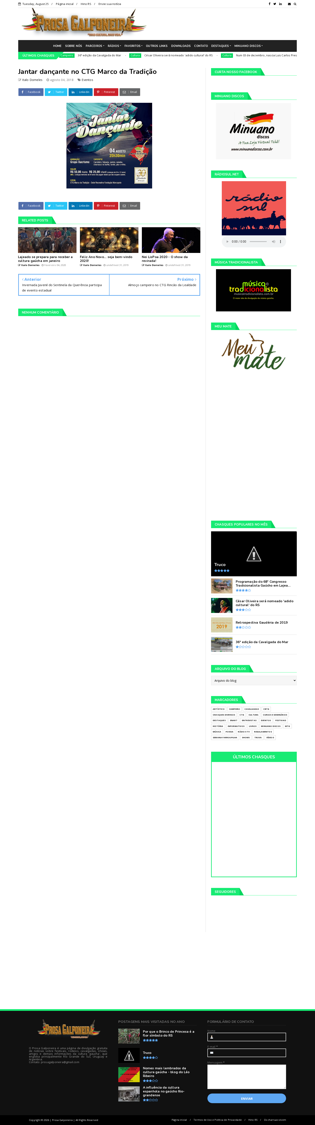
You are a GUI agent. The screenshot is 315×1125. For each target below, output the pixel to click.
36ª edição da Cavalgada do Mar (74, 55)
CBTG (266, 709)
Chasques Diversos (224, 714)
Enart (233, 720)
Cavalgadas (251, 709)
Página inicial (65, 4)
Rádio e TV (244, 731)
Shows (246, 737)
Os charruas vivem (275, 1120)
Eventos (87, 80)
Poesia (229, 731)
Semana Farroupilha (225, 737)
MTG (287, 726)
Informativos (236, 726)
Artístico (219, 709)
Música (217, 731)
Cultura (110, 55)
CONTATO (201, 46)
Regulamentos (263, 731)
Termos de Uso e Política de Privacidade (218, 1120)
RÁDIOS (113, 46)
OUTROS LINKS (157, 46)
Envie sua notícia (110, 4)
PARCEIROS (94, 46)
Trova (258, 737)
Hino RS (86, 4)
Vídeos (270, 737)
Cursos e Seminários (275, 714)
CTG (242, 714)
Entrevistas (249, 720)
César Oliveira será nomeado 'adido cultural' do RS (154, 55)
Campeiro (234, 709)
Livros (252, 726)
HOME (57, 46)
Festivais (280, 720)
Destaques (219, 720)
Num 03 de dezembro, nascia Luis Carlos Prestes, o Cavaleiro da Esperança (262, 55)
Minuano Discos (270, 726)
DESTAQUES (220, 46)
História (218, 726)
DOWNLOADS (181, 46)
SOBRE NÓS (73, 46)
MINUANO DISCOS (247, 46)
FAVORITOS (132, 46)
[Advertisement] (225, 23)
